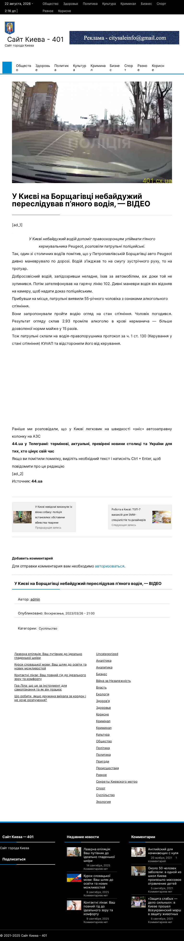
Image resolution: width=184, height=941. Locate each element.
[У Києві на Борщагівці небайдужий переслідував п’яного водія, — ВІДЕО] (92, 132)
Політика (103, 748)
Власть (101, 687)
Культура (109, 4)
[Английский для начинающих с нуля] (138, 852)
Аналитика (104, 667)
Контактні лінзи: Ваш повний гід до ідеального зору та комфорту (99, 908)
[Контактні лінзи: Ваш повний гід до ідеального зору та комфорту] (74, 905)
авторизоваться (109, 566)
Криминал (128, 4)
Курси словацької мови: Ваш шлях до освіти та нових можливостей (98, 881)
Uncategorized (107, 654)
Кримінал (103, 721)
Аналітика (103, 660)
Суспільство (48, 628)
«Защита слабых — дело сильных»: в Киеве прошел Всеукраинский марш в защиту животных (164, 906)
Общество (50, 4)
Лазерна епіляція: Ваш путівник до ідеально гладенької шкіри (99, 855)
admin (35, 599)
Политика (90, 4)
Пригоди (102, 761)
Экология (103, 802)
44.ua (36, 481)
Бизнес (146, 4)
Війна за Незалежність (113, 681)
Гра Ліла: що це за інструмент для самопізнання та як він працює (40, 687)
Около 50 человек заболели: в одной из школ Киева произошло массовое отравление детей (164, 875)
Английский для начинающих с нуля (163, 851)
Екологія (102, 694)
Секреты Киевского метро (117, 781)
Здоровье (70, 4)
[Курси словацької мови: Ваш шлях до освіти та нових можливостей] (74, 878)
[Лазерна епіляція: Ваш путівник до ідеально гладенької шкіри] (74, 851)
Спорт (161, 4)
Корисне (64, 11)
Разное (48, 11)
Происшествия (107, 768)
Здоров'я (103, 701)
